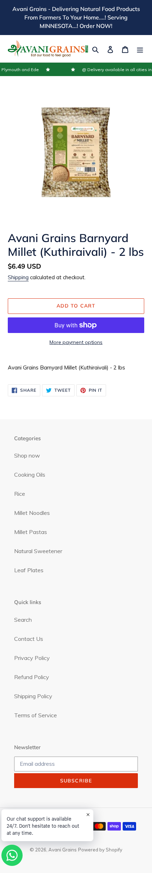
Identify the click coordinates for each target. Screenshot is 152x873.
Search (23, 619)
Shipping (18, 277)
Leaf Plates (28, 570)
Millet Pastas (30, 531)
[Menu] (140, 49)
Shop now (27, 455)
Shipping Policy (33, 696)
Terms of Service (35, 715)
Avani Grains (62, 849)
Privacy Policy (32, 657)
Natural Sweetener (38, 551)
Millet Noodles (32, 512)
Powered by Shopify (100, 849)
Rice (19, 493)
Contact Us (28, 638)
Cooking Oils (29, 474)
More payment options (76, 342)
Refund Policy (31, 676)
